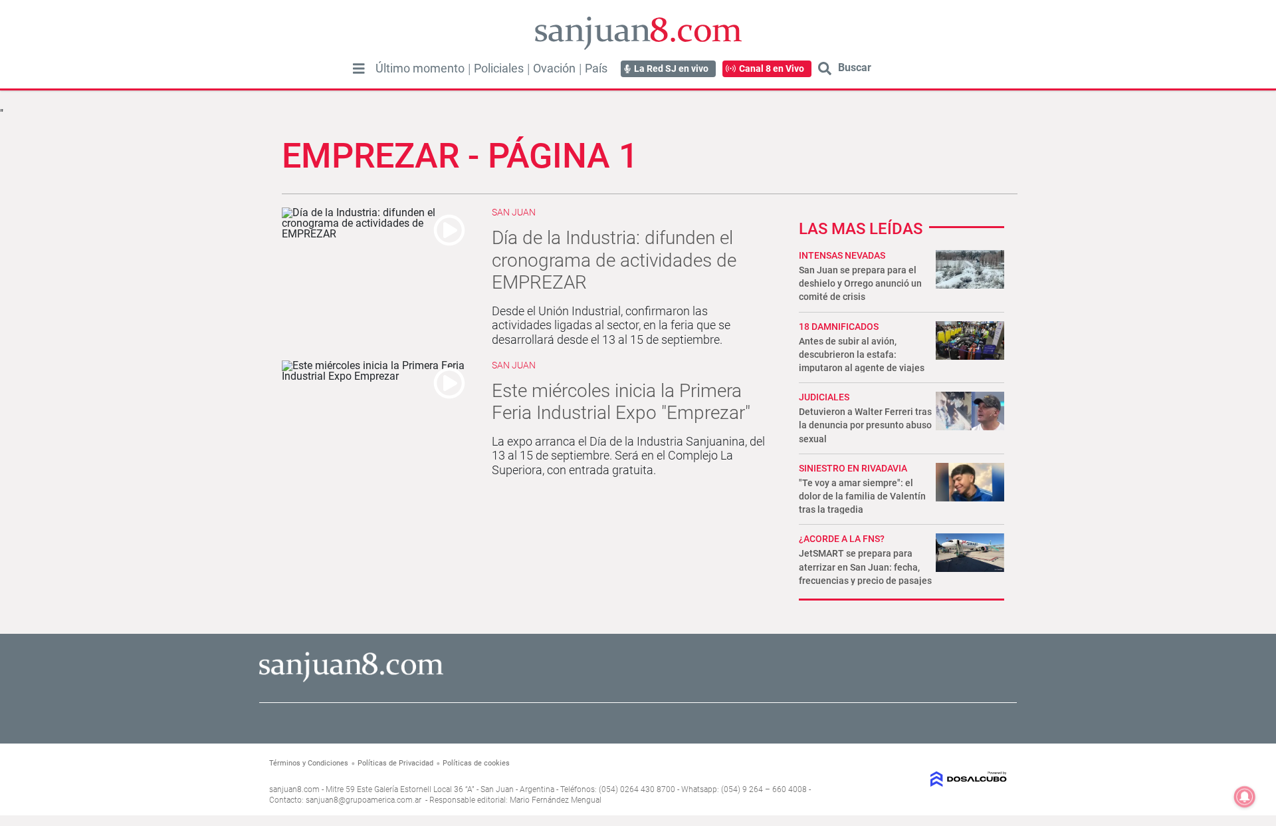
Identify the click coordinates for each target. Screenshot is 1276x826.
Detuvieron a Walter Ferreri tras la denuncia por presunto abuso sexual (865, 425)
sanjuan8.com (294, 789)
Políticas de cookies (476, 763)
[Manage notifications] (1244, 796)
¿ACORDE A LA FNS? (842, 538)
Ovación (554, 68)
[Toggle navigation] (359, 68)
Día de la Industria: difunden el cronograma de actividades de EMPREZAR (614, 260)
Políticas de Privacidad (395, 763)
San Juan (514, 212)
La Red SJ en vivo (671, 68)
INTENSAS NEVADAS (842, 255)
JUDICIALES (824, 397)
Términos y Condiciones (308, 763)
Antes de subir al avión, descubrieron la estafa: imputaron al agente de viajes (861, 354)
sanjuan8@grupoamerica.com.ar (363, 800)
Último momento (420, 68)
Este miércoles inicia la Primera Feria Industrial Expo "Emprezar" (621, 402)
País (596, 68)
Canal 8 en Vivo (771, 68)
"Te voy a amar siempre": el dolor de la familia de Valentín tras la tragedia (862, 496)
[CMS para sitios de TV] (922, 779)
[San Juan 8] (351, 680)
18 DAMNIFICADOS (839, 326)
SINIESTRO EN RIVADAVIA (853, 468)
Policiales (499, 68)
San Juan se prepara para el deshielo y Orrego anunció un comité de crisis (860, 283)
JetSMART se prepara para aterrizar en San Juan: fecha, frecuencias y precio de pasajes (865, 566)
